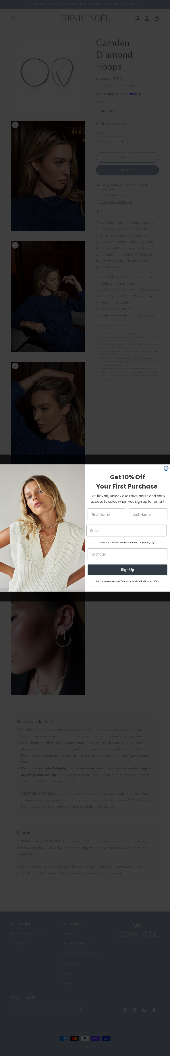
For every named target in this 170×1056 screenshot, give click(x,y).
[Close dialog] (166, 468)
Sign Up (127, 570)
